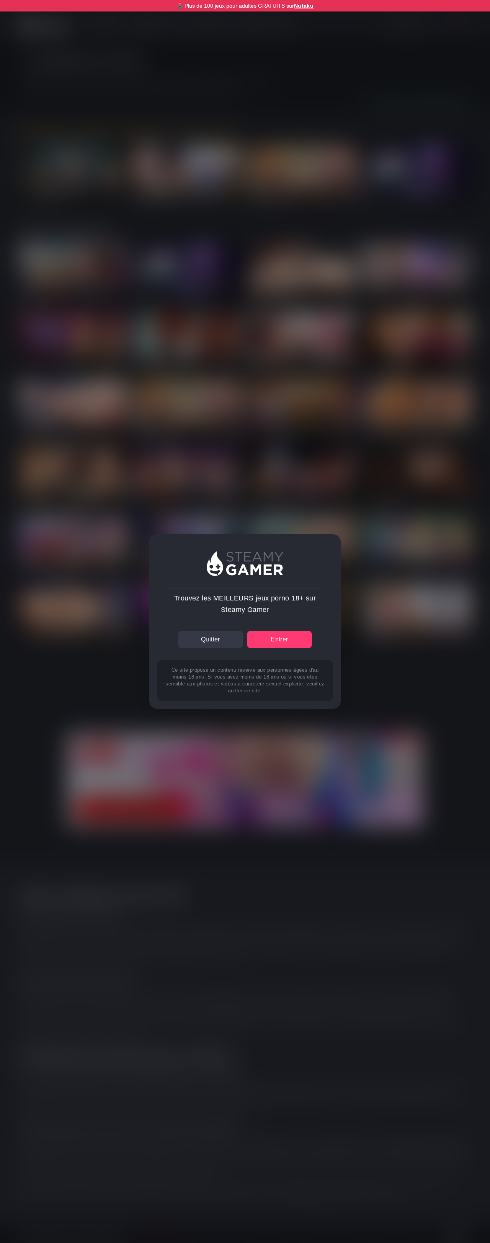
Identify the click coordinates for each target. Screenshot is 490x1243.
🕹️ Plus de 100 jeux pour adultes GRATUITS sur (245, 6)
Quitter (210, 639)
